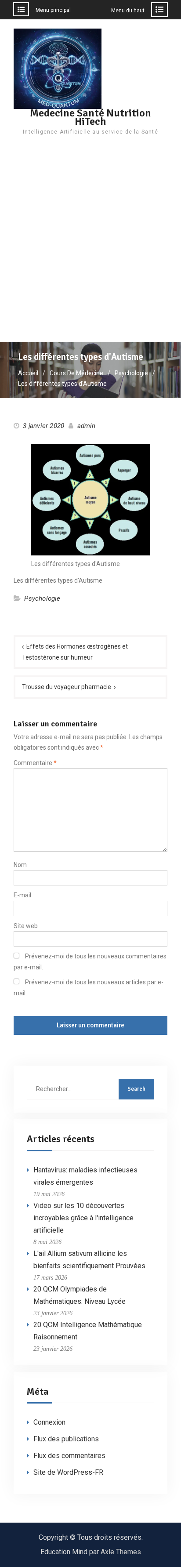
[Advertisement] (90, 246)
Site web (26, 925)
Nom (20, 864)
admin (86, 426)
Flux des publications (66, 1439)
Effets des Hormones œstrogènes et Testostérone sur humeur (75, 652)
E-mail (22, 895)
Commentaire (35, 762)
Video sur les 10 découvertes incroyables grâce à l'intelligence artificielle (83, 1217)
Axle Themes (121, 1552)
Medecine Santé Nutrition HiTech (90, 117)
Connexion (49, 1422)
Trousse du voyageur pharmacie (66, 686)
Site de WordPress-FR (68, 1472)
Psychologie (42, 598)
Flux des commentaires (69, 1455)
